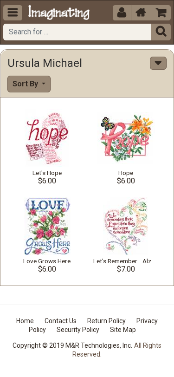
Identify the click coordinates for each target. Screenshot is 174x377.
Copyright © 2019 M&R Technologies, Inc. (72, 345)
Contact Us (61, 321)
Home (25, 321)
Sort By (26, 83)
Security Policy (78, 329)
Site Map (123, 329)
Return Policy (106, 321)
